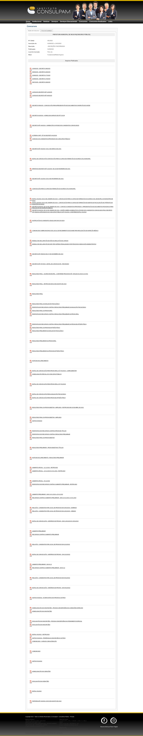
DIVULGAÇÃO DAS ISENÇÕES (40, 681)
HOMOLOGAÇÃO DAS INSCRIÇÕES (42, 611)
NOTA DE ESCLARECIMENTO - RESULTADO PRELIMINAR (48, 457)
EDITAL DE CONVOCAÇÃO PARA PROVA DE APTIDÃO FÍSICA (49, 397)
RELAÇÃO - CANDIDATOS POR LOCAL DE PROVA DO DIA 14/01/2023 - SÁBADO (54, 511)
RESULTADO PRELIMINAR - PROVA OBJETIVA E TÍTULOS (47, 447)
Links (110, 21)
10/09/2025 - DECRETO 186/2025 (41, 68)
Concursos (83, 21)
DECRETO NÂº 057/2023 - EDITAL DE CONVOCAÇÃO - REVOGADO (50, 264)
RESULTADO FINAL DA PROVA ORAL (42, 310)
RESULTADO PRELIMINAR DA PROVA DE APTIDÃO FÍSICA (48, 351)
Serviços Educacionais (68, 21)
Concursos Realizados (97, 21)
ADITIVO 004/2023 (37, 421)
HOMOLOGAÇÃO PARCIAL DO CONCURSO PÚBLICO (46, 374)
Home (28, 21)
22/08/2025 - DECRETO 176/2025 (41, 78)
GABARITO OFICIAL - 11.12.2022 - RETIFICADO (45, 467)
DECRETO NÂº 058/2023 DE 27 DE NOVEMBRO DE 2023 (47, 254)
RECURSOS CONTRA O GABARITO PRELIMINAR (45, 534)
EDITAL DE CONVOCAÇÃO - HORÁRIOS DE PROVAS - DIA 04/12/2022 (51, 587)
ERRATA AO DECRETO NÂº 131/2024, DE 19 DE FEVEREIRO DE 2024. (51, 168)
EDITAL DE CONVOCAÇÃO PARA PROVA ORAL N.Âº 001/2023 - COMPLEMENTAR (54, 370)
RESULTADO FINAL (37, 294)
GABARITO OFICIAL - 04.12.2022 (41, 481)
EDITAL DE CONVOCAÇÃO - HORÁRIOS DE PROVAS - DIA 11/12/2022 (51, 554)
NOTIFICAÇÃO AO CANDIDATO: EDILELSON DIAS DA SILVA (48, 220)
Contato (29, 23)
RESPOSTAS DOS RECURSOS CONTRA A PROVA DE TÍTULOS (49, 431)
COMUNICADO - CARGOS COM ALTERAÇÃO (44, 641)
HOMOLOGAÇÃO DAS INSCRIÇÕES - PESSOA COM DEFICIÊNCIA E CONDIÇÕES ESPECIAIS (57, 608)
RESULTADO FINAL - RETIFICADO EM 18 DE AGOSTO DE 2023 (49, 284)
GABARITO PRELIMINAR (39, 531)
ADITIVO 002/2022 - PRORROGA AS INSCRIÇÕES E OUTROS (48, 638)
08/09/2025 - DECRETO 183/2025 (41, 72)
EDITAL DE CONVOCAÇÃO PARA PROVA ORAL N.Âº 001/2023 (49, 384)
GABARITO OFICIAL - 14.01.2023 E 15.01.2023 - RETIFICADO (48, 471)
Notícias (46, 21)
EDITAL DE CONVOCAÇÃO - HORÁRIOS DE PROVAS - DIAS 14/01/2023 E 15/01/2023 (55, 521)
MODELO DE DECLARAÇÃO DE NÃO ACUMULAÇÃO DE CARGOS (50, 240)
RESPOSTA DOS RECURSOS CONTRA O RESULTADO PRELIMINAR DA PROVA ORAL (55, 314)
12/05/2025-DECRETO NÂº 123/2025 (42, 92)
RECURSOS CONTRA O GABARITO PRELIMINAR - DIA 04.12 (48, 567)
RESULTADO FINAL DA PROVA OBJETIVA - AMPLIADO (46, 417)
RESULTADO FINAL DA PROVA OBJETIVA (43, 437)
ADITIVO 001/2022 (37, 661)
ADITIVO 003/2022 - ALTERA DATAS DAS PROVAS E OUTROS (48, 597)
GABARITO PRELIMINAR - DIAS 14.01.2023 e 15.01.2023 (47, 494)
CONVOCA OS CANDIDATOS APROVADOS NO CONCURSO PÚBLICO (51, 139)
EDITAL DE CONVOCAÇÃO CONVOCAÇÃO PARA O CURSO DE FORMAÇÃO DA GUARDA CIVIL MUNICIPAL (61, 158)
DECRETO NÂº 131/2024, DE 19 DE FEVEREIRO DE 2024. (48, 178)
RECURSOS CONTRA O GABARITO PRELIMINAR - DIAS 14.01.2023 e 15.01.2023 (54, 497)
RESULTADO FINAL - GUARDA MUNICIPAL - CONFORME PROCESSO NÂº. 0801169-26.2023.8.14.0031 (60, 274)
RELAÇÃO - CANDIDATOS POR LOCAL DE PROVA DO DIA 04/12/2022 (51, 578)
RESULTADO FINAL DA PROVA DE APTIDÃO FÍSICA (46, 327)
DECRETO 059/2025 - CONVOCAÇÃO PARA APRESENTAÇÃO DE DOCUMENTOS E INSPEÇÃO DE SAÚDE (61, 105)
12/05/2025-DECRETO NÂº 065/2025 (42, 95)
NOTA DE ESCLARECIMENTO (40, 360)
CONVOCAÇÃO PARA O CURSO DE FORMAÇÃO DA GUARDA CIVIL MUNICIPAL (54, 188)
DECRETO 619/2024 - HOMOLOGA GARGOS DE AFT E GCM (48, 115)
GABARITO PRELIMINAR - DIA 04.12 (42, 564)
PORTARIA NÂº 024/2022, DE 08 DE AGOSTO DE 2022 (46, 701)
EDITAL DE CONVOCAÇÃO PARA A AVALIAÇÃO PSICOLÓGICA (49, 394)
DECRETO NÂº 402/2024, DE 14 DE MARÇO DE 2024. (46, 148)
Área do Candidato (46, 30)
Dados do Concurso (33, 30)
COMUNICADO (36, 651)
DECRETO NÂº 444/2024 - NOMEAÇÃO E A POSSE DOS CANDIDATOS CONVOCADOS (55, 125)
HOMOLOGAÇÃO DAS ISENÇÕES (41, 671)
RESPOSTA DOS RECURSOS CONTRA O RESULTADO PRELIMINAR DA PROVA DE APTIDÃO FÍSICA (59, 324)
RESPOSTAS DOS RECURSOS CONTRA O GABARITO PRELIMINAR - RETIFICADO (54, 484)
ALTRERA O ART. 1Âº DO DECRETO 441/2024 (44, 135)
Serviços (54, 21)
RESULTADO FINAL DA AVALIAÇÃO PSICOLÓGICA (46, 304)
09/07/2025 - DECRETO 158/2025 (41, 82)
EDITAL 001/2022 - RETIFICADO (41, 634)
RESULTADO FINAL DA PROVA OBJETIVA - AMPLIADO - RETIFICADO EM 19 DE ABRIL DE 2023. (58, 407)
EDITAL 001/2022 (37, 691)
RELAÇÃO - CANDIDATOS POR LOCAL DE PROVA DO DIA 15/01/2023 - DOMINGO (54, 507)
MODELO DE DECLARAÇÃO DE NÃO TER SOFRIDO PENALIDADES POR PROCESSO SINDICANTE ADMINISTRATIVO (64, 244)
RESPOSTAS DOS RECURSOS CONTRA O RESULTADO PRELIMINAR (51, 434)
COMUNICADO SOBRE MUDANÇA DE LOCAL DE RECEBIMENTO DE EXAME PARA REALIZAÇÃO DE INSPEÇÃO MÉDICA (65, 230)
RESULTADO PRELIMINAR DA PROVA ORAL (44, 341)
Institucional (36, 21)
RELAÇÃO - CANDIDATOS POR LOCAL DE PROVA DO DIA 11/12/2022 (51, 544)
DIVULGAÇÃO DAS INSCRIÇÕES (41, 624)
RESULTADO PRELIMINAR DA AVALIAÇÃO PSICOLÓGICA (47, 331)
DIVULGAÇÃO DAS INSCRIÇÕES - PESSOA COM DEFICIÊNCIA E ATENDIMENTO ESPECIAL (57, 621)
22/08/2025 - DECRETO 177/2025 (41, 75)
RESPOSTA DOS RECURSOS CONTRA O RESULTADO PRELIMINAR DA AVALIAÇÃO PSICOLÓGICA (59, 307)
